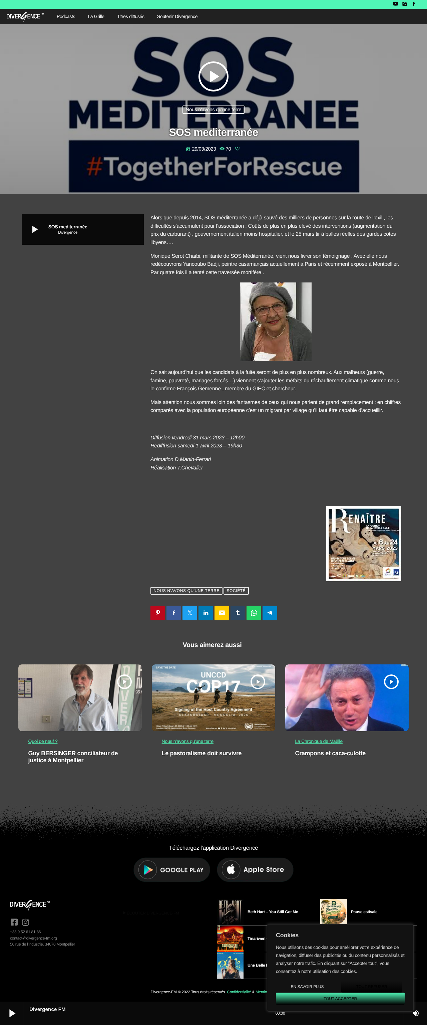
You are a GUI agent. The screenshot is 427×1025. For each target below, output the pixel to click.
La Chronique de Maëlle (319, 741)
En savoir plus (307, 986)
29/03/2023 (201, 149)
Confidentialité (239, 992)
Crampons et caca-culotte (330, 753)
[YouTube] (395, 4)
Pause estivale (364, 911)
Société (236, 590)
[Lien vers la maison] (25, 16)
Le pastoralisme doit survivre (202, 753)
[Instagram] (404, 4)
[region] (340, 968)
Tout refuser (371, 986)
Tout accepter (340, 998)
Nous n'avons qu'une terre (214, 110)
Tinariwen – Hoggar (265, 938)
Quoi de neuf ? (43, 741)
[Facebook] (413, 4)
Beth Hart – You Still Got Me (273, 911)
